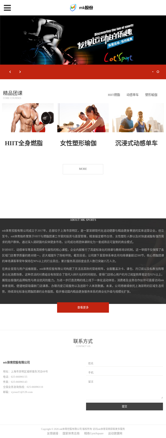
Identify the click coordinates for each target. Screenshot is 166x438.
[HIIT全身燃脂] (28, 117)
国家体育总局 (71, 433)
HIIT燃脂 (114, 94)
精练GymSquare (93, 433)
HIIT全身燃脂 (24, 143)
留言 (91, 381)
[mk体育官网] (83, 7)
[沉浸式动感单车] (138, 117)
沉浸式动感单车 (136, 143)
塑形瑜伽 (151, 94)
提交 (124, 406)
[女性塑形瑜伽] (83, 117)
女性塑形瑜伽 (78, 143)
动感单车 (133, 94)
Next (20, 72)
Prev (10, 72)
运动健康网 (115, 433)
